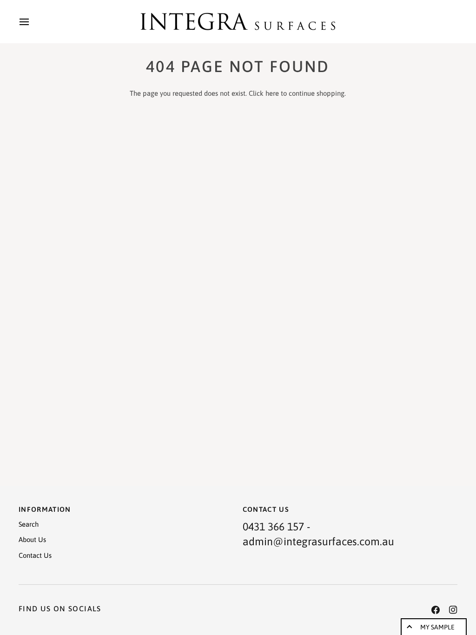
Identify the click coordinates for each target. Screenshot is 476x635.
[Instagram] (453, 610)
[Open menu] (32, 21)
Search (29, 524)
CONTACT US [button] (266, 509)
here (272, 93)
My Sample (437, 627)
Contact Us (35, 555)
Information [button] (45, 509)
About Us (32, 539)
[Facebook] (435, 610)
